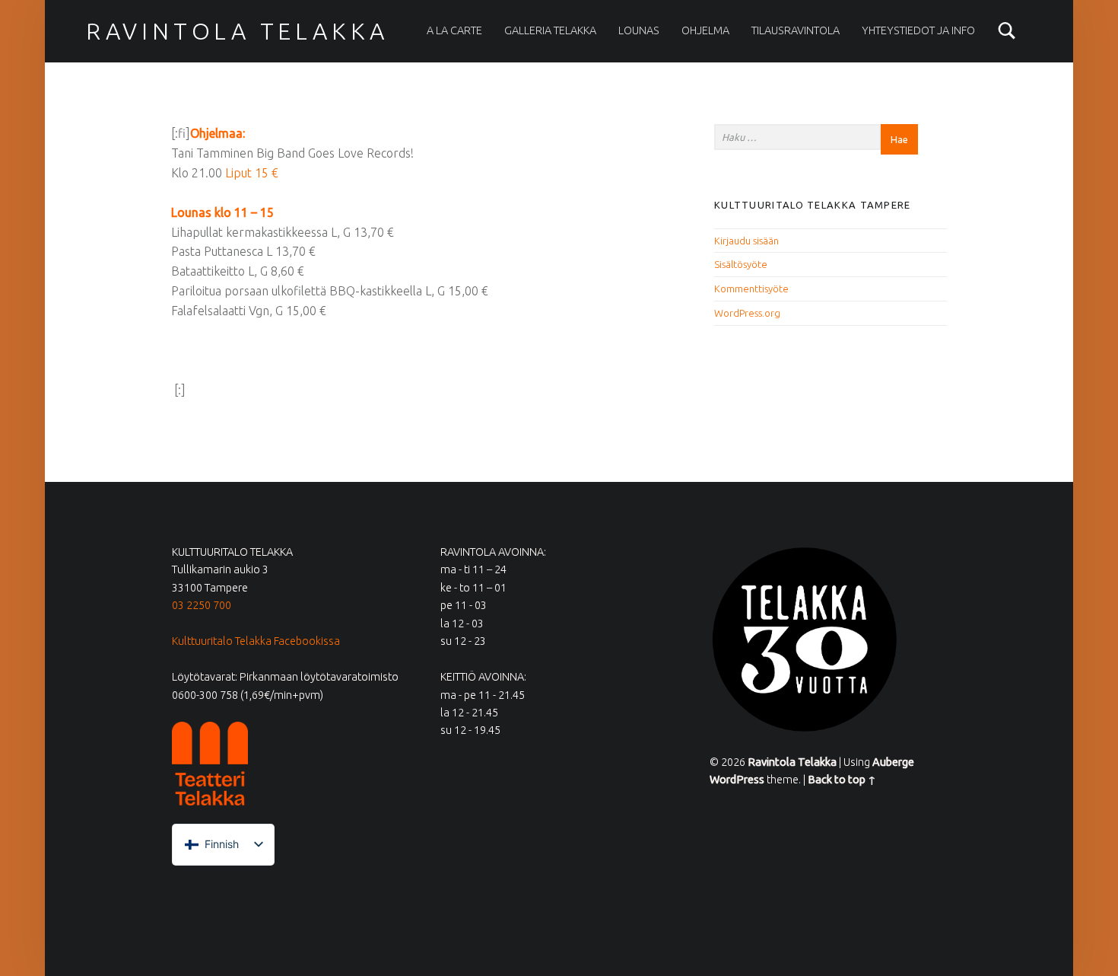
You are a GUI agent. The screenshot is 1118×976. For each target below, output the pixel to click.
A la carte (454, 30)
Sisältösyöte (740, 264)
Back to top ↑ (842, 779)
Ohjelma (705, 30)
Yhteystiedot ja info (918, 30)
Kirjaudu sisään (746, 240)
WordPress (737, 779)
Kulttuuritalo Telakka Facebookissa (256, 641)
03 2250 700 (201, 605)
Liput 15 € (251, 173)
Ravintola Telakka (237, 31)
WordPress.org (747, 313)
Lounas (638, 30)
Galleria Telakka (550, 30)
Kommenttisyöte (751, 288)
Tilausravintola (795, 30)
